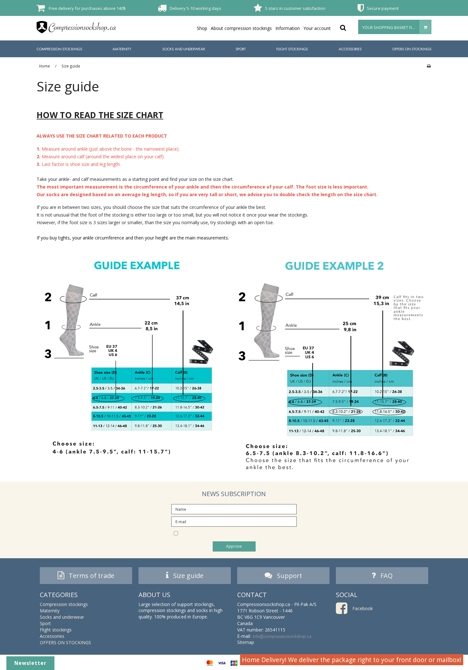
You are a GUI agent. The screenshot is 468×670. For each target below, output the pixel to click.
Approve (234, 546)
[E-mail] (233, 521)
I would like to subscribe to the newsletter (239, 533)
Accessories (350, 48)
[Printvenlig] (428, 65)
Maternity (122, 48)
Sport (241, 48)
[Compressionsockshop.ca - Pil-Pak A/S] (76, 27)
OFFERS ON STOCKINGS (411, 48)
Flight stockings (292, 48)
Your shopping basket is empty (394, 27)
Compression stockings (59, 48)
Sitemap (245, 642)
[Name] (233, 509)
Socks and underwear (183, 48)
